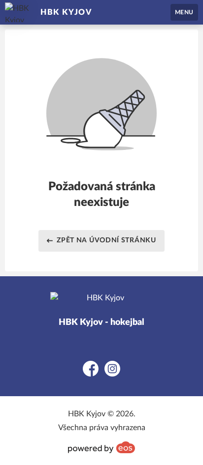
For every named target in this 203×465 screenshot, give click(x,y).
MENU (184, 12)
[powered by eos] (101, 447)
